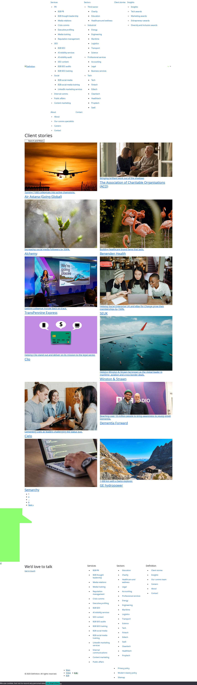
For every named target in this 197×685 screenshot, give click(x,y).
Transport (95, 48)
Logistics (95, 43)
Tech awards (136, 11)
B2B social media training (69, 84)
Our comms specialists (64, 121)
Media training (64, 34)
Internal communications (100, 651)
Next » (31, 505)
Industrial (92, 25)
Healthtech (96, 98)
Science (94, 52)
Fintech (94, 84)
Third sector (93, 7)
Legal (93, 66)
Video (68, 673)
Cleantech (95, 94)
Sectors (87, 2)
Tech (90, 75)
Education (95, 16)
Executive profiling (66, 29)
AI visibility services (66, 52)
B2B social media (65, 80)
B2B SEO (61, 48)
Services (54, 2)
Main (68, 670)
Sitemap (121, 677)
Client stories (120, 2)
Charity (94, 11)
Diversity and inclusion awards (144, 25)
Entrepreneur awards (140, 20)
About (53, 112)
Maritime (95, 39)
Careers (57, 126)
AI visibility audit (65, 57)
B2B (67, 675)
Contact (57, 130)
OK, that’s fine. (53, 683)
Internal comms (61, 94)
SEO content (63, 62)
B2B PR (61, 11)
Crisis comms (63, 25)
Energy (94, 29)
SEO (56, 43)
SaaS (93, 107)
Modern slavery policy (127, 673)
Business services (98, 71)
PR (55, 7)
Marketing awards (139, 16)
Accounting (96, 62)
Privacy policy (124, 668)
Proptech (95, 103)
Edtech (94, 89)
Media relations (64, 20)
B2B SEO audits (64, 66)
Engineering (96, 34)
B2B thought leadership (68, 16)
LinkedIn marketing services (70, 89)
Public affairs (59, 98)
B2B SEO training (65, 71)
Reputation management (69, 39)
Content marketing (62, 103)
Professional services (97, 57)
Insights (130, 2)
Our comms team (158, 579)
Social (56, 75)
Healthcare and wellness (101, 20)
